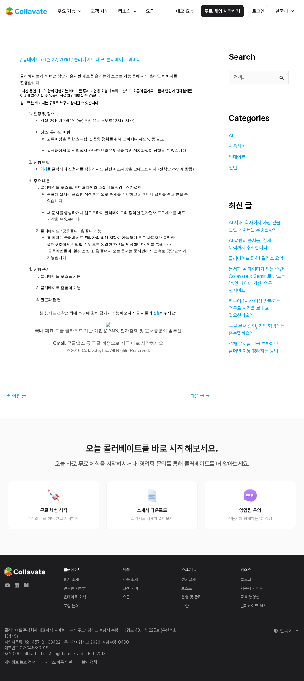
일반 (233, 168)
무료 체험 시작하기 (222, 11)
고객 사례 (100, 11)
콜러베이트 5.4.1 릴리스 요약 (256, 258)
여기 (43, 169)
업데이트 (31, 59)
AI (231, 135)
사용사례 (237, 146)
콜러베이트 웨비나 (124, 59)
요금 (150, 11)
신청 (156, 313)
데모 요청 (185, 11)
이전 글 (16, 396)
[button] (78, 11)
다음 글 (200, 396)
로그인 (258, 11)
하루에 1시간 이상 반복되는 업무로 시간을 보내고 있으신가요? (254, 308)
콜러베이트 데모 (89, 59)
